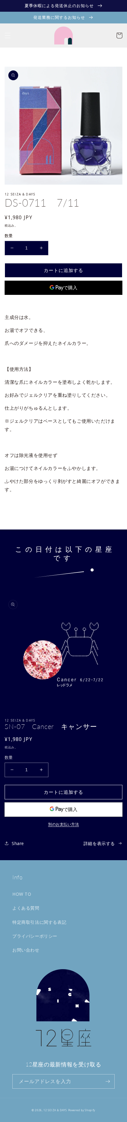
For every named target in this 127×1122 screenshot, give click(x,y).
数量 (9, 235)
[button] (7, 35)
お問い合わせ (25, 950)
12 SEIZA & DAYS (55, 1110)
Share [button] (18, 505)
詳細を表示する (99, 843)
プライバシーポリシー (34, 936)
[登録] (107, 1081)
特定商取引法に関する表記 (39, 922)
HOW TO (21, 894)
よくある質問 (25, 908)
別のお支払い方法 (63, 302)
